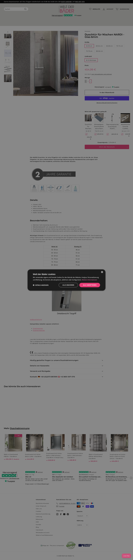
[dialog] (66, 280)
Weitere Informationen (89, 280)
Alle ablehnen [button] (68, 285)
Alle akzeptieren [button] (89, 285)
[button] (40, 285)
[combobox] (102, 272)
